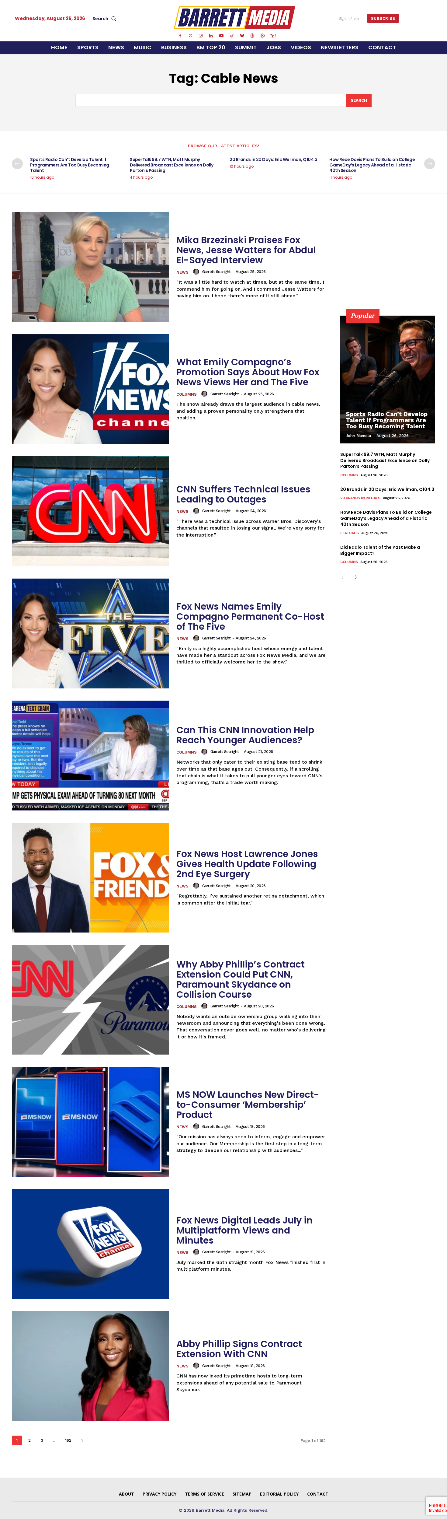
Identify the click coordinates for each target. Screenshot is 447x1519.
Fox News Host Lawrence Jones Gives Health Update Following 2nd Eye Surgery (247, 863)
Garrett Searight (216, 271)
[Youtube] (221, 36)
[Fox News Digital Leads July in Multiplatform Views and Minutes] (90, 1244)
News (182, 272)
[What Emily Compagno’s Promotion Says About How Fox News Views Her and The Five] (90, 389)
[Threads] (252, 36)
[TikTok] (231, 36)
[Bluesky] (242, 36)
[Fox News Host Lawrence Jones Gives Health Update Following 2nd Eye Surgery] (90, 878)
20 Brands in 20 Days (360, 498)
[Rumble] (262, 36)
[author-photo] (197, 272)
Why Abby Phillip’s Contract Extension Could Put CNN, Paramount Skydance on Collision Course (240, 979)
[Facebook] (180, 36)
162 (68, 1440)
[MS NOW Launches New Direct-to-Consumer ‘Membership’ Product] (90, 1122)
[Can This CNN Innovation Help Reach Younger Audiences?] (90, 755)
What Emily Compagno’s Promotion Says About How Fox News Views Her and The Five (247, 372)
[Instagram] (200, 36)
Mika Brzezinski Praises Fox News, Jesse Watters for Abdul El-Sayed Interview (246, 250)
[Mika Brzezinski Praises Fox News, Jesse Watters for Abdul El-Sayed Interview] (90, 267)
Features (349, 533)
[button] (105, 18)
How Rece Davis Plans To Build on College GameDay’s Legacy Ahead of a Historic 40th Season (372, 164)
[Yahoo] (273, 36)
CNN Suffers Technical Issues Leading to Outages (243, 494)
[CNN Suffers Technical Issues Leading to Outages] (90, 511)
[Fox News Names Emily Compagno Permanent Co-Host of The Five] (90, 633)
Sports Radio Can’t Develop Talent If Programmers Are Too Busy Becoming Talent (69, 164)
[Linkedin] (211, 36)
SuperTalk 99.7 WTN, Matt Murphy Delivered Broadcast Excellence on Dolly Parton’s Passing (171, 164)
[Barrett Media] (234, 17)
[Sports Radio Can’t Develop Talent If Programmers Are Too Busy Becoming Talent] (387, 379)
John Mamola (358, 435)
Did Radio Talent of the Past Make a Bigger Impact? (380, 550)
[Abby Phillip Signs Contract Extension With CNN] (90, 1366)
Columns (186, 394)
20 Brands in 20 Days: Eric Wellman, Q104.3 (273, 159)
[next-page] (429, 163)
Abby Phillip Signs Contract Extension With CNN (239, 1348)
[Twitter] (190, 36)
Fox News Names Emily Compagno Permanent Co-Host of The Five (250, 616)
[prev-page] (17, 163)
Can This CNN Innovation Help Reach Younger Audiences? (245, 735)
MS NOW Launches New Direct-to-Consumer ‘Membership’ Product (247, 1104)
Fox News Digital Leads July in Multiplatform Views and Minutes (244, 1230)
